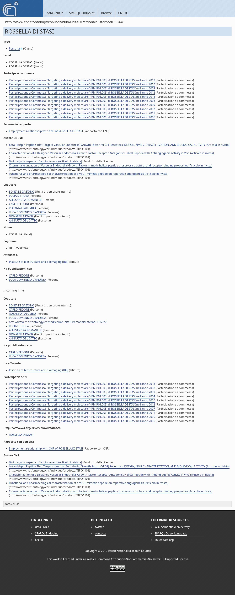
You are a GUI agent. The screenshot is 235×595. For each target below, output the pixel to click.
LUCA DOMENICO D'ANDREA (27, 212)
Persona (14, 48)
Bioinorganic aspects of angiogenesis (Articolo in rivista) (45, 161)
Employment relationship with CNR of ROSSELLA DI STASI (46, 131)
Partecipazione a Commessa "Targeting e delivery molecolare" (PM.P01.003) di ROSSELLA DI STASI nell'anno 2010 (82, 84)
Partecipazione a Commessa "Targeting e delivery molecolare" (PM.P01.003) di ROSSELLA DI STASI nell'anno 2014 (82, 97)
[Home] (21, 8)
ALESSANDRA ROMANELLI (25, 200)
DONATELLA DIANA (21, 216)
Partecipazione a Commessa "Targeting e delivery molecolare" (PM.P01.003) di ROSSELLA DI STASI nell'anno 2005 (82, 88)
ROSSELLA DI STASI (21, 435)
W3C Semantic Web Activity (172, 527)
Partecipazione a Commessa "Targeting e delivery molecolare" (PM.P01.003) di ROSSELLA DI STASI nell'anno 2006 (82, 117)
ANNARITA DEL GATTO (23, 220)
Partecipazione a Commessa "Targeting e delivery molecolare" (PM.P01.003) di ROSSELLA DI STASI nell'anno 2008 (82, 101)
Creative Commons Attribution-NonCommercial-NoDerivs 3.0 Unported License (136, 559)
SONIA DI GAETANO (21, 191)
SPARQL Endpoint (82, 13)
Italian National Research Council (129, 551)
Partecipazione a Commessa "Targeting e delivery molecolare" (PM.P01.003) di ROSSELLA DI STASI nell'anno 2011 (82, 113)
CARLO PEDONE (19, 204)
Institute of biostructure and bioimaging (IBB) (38, 262)
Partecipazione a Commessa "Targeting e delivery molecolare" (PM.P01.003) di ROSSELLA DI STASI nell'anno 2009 (82, 105)
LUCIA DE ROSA (19, 196)
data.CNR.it (54, 13)
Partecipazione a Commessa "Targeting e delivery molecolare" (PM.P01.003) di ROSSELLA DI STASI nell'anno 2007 (82, 109)
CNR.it (122, 13)
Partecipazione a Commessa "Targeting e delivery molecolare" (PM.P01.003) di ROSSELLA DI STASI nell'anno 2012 (82, 92)
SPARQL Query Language (171, 533)
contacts (100, 533)
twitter (99, 527)
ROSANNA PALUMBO (22, 208)
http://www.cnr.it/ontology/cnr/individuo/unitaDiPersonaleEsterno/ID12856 (58, 322)
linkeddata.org (164, 540)
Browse (106, 13)
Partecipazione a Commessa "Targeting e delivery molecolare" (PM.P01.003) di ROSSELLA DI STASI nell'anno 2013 (82, 80)
